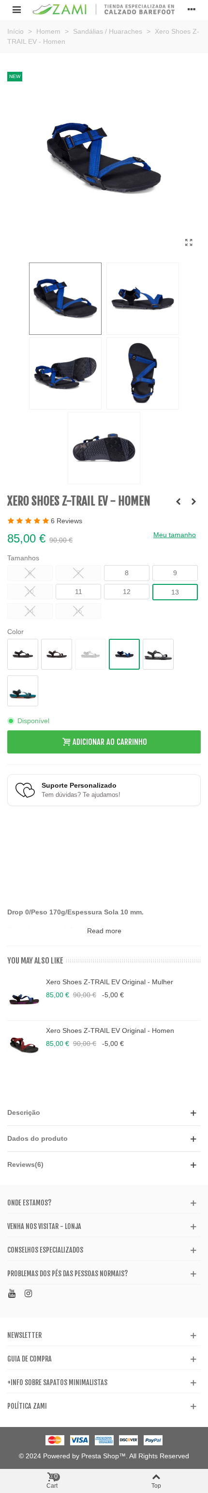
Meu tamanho (174, 535)
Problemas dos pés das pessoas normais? (67, 1273)
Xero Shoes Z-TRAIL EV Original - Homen (110, 1030)
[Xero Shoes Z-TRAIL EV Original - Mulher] (24, 996)
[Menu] (16, 9)
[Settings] (191, 9)
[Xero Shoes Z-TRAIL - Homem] (188, 243)
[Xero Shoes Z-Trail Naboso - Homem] (193, 501)
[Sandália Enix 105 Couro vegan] (178, 501)
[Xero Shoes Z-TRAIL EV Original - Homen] (24, 1045)
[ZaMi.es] (104, 9)
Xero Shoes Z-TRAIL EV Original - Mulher (109, 982)
